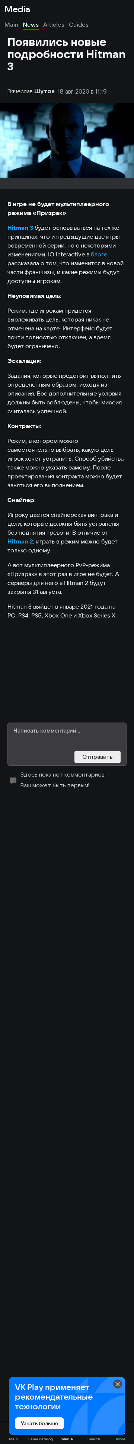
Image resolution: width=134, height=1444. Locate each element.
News (31, 24)
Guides (79, 24)
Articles (53, 24)
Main (11, 24)
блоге (99, 254)
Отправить (97, 756)
